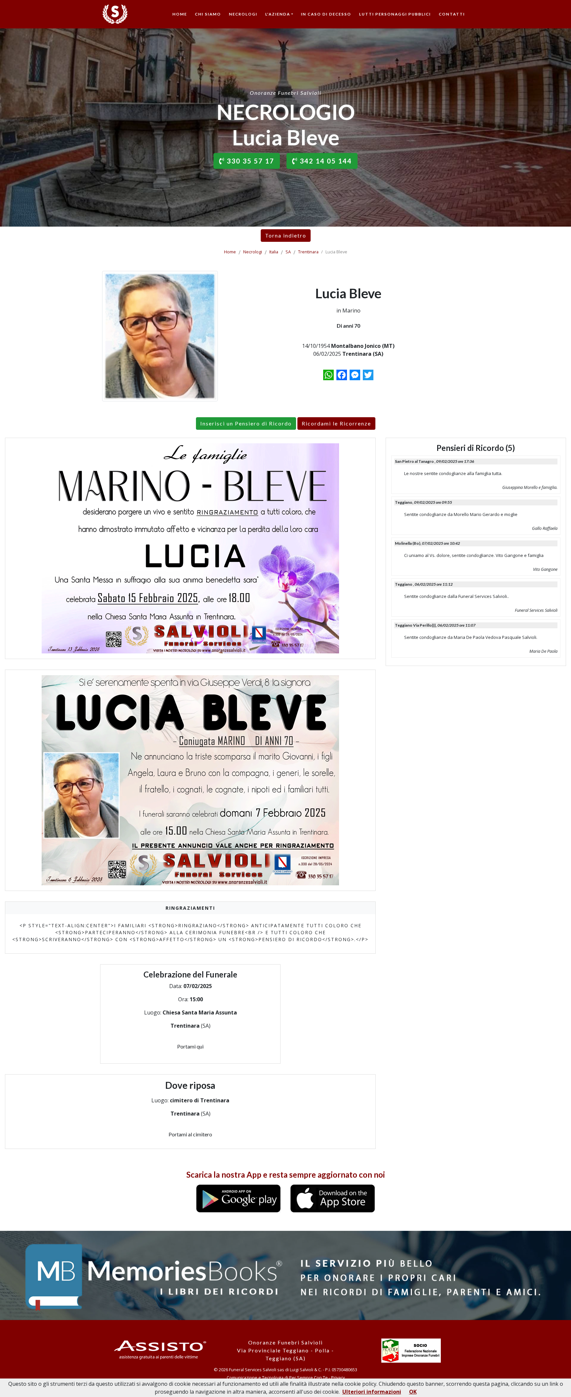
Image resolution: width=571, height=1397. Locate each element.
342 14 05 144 (325, 161)
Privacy (338, 1377)
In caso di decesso (326, 14)
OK (413, 1391)
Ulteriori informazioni (371, 1391)
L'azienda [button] (277, 14)
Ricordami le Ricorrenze (336, 423)
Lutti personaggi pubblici (395, 14)
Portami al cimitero (190, 1134)
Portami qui (190, 1046)
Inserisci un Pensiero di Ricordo (246, 423)
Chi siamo (208, 14)
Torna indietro (285, 235)
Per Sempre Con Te (308, 1377)
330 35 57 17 (249, 161)
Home (179, 14)
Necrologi (243, 14)
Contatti (452, 14)
